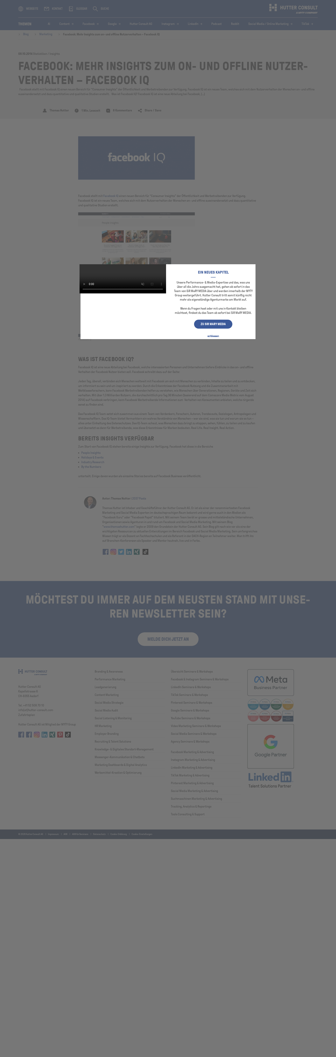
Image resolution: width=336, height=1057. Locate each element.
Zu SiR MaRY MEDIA (213, 324)
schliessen (213, 336)
